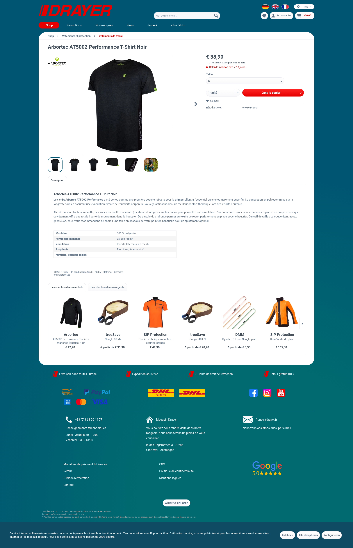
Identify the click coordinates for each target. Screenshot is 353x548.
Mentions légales (170, 478)
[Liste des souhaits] (264, 15)
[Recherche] (216, 15)
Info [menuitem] (306, 6)
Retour (67, 471)
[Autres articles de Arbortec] (57, 61)
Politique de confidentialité (176, 471)
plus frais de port (236, 62)
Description (57, 180)
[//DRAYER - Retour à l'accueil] (75, 11)
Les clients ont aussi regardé (107, 287)
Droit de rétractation (76, 478)
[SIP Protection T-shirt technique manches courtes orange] (155, 312)
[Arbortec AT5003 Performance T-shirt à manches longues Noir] (71, 312)
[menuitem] (187, 15)
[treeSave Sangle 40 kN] (197, 312)
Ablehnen (287, 535)
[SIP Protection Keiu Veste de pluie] (282, 312)
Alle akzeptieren (308, 535)
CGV (162, 464)
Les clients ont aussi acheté (67, 287)
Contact (68, 485)
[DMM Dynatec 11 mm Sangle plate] (240, 312)
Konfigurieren (332, 535)
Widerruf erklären (176, 503)
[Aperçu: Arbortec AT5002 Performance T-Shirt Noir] (55, 164)
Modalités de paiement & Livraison (85, 464)
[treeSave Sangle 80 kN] (113, 312)
